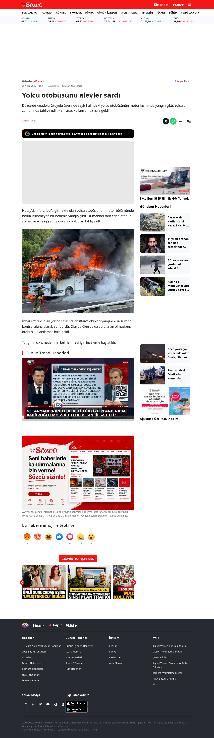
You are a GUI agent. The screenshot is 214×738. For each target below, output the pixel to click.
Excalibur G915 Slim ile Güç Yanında (165, 198)
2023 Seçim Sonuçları (34, 651)
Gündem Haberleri (155, 206)
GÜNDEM (61, 12)
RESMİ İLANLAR (190, 12)
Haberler (28, 638)
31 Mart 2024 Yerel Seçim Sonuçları (42, 645)
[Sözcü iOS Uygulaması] (77, 703)
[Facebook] (33, 704)
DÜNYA (89, 12)
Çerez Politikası (160, 657)
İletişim (113, 645)
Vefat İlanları (116, 663)
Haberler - (28, 81)
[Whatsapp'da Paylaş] (173, 121)
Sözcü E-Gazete (74, 663)
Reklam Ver (115, 657)
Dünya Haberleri (31, 680)
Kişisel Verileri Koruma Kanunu (169, 645)
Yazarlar (26, 657)
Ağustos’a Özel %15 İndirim (159, 419)
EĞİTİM (173, 12)
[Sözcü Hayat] (55, 625)
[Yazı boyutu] (188, 121)
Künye (112, 651)
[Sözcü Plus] (71, 625)
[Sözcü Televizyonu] (25, 625)
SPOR (124, 12)
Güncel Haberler (76, 638)
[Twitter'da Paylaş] (166, 121)
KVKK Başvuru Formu (164, 678)
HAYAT (134, 12)
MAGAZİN (147, 12)
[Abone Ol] (183, 81)
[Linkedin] (63, 704)
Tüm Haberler (73, 668)
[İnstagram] (25, 704)
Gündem (39, 81)
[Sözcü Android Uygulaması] (77, 709)
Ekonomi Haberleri (32, 668)
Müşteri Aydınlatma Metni (167, 651)
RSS (154, 684)
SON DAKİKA (29, 12)
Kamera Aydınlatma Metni (167, 672)
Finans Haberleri (31, 663)
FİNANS (160, 12)
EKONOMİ (76, 12)
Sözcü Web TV (73, 651)
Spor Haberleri (74, 657)
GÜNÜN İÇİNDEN (107, 12)
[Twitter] (40, 704)
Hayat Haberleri (31, 674)
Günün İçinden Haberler (79, 645)
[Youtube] (48, 704)
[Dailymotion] (55, 704)
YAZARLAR (46, 12)
